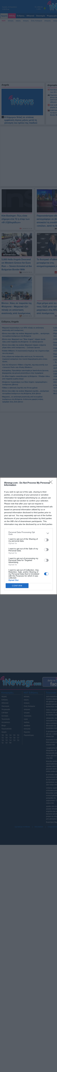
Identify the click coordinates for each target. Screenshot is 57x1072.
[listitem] (28, 533)
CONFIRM (17, 586)
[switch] (46, 540)
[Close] (51, 483)
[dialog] (28, 536)
